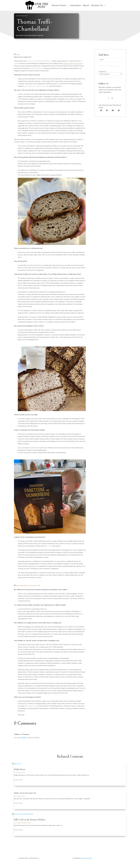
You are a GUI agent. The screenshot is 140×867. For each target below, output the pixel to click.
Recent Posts (59, 5)
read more (18, 780)
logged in (24, 737)
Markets (24, 823)
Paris (40, 86)
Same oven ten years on (25, 792)
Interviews (75, 5)
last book (48, 546)
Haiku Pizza (19, 769)
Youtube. (49, 61)
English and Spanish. (37, 68)
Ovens (23, 796)
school (16, 63)
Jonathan (21, 35)
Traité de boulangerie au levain (72, 63)
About (86, 5)
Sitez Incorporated (86, 858)
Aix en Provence (30, 86)
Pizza (23, 772)
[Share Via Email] (112, 110)
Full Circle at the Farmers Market (29, 819)
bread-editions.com (30, 706)
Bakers (34, 35)
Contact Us (97, 5)
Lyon (37, 86)
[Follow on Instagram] (112, 98)
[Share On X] (106, 110)
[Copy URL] (118, 110)
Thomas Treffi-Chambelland (35, 61)
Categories (102, 71)
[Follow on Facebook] (108, 98)
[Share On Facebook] (101, 110)
